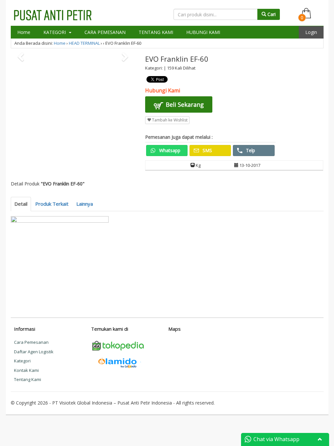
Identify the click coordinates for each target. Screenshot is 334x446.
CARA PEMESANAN (105, 32)
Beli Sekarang (184, 104)
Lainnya (84, 203)
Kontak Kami (26, 370)
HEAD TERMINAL (84, 43)
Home (23, 32)
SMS (206, 150)
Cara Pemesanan (31, 342)
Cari (271, 14)
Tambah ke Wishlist (169, 120)
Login (311, 32)
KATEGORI (55, 32)
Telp (250, 150)
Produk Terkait (51, 203)
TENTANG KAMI (156, 32)
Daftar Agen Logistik (33, 352)
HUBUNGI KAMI (203, 32)
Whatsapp (169, 150)
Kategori (22, 361)
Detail (20, 203)
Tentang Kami (27, 379)
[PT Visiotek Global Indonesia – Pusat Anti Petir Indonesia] (52, 14)
